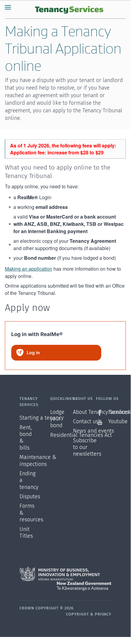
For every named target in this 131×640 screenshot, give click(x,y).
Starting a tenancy (27, 418)
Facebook (110, 412)
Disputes (27, 497)
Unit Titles (26, 533)
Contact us (84, 421)
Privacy (103, 614)
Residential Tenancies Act (61, 435)
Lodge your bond (57, 419)
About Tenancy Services (84, 412)
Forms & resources (27, 513)
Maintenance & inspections (27, 461)
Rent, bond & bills (25, 438)
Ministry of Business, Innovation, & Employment (65, 574)
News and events (84, 431)
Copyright (77, 614)
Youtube (110, 421)
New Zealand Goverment (65, 586)
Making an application (28, 268)
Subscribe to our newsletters (84, 447)
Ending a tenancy (27, 480)
